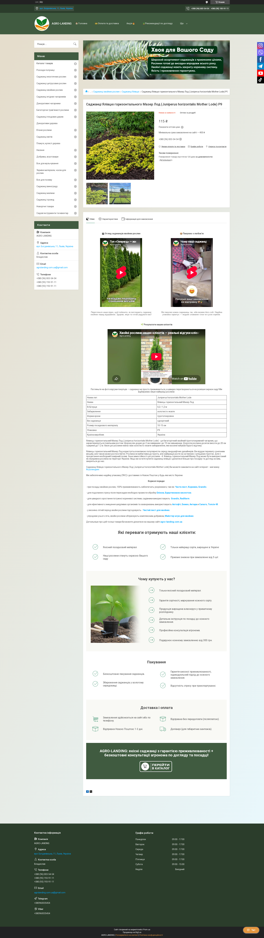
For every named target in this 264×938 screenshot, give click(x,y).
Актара (193, 504)
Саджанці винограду (47, 186)
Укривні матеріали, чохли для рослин (51, 171)
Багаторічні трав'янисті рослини (53, 110)
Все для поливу (44, 180)
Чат (253, 930)
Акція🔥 (131, 23)
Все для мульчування (47, 163)
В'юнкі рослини (44, 130)
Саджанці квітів (44, 137)
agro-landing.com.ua (171, 522)
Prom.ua (146, 930)
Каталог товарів (45, 63)
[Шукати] (75, 44)
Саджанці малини (46, 193)
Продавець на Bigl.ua (132, 932)
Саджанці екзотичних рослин (51, 76)
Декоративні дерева (47, 123)
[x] (91, 792)
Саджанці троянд (45, 199)
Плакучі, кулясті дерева (48, 143)
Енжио (185, 504)
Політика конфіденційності (151, 935)
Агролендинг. (93, 469)
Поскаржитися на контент (127, 935)
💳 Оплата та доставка (107, 23)
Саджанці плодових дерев (50, 117)
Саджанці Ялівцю (130, 91)
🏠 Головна (81, 23)
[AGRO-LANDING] (42, 23)
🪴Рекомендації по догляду (157, 23)
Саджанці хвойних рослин (106, 91)
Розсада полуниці (46, 70)
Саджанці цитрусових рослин (51, 83)
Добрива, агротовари (47, 156)
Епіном (160, 492)
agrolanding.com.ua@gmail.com (52, 267)
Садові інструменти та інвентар (52, 213)
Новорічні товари (45, 206)
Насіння (40, 150)
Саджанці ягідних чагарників (51, 96)
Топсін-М (213, 504)
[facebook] (87, 792)
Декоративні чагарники (49, 103)
